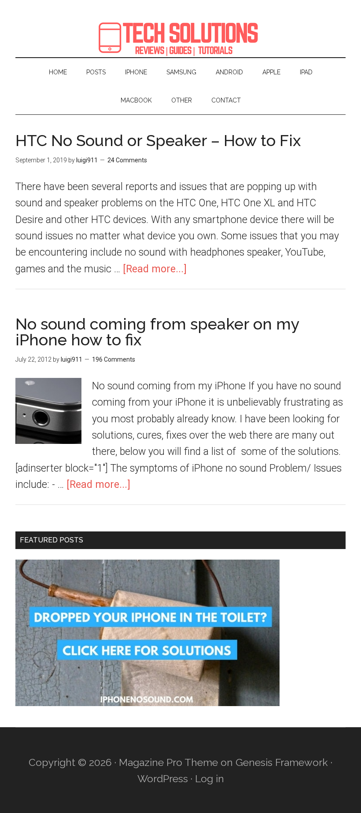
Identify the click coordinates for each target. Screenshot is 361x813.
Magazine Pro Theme (168, 762)
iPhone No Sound (180, 37)
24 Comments (127, 160)
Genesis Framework (282, 762)
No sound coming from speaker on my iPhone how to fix (157, 332)
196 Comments (113, 359)
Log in (209, 778)
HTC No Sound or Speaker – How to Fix (158, 140)
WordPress (162, 778)
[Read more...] (155, 269)
